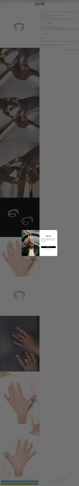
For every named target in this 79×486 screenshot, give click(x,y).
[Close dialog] (56, 231)
